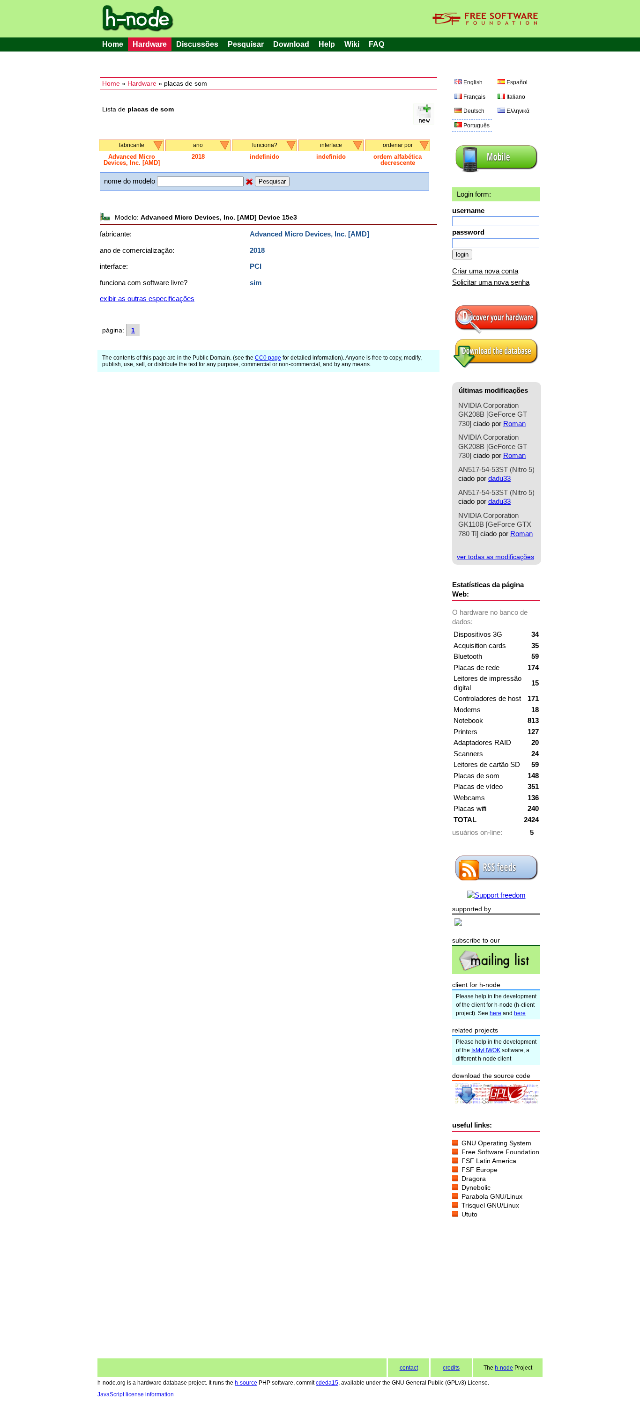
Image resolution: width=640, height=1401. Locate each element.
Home (112, 44)
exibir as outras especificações (147, 298)
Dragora (473, 1178)
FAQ (376, 44)
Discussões (197, 44)
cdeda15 (327, 1382)
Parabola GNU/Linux (491, 1196)
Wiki (351, 44)
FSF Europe (479, 1169)
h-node (504, 1367)
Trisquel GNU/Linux (490, 1205)
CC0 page (268, 357)
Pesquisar (246, 44)
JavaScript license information (135, 1394)
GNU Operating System (496, 1143)
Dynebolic (476, 1187)
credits (451, 1367)
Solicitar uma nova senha (490, 282)
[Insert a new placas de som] (423, 122)
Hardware (150, 44)
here (495, 1013)
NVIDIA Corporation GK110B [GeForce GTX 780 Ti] (494, 524)
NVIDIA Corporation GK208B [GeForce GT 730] (492, 414)
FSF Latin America (488, 1161)
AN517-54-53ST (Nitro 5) (496, 469)
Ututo (469, 1214)
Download (291, 44)
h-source (246, 1382)
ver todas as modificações (495, 556)
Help (327, 44)
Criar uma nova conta (485, 271)
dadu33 (499, 478)
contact (409, 1367)
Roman (514, 424)
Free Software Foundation (500, 1152)
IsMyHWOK (485, 1050)
